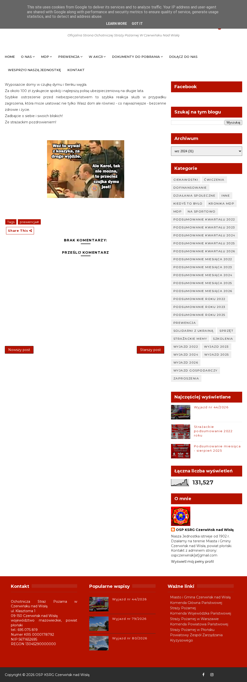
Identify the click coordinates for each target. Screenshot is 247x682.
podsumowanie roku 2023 (199, 307)
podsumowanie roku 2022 (199, 299)
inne (225, 195)
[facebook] (203, 674)
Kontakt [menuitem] (76, 70)
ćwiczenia (214, 179)
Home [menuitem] (10, 57)
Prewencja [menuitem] (69, 57)
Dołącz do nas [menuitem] (183, 57)
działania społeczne (194, 195)
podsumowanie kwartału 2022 (204, 219)
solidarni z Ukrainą (193, 330)
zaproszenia (186, 378)
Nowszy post (19, 350)
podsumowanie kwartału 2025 (204, 243)
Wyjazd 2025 (216, 354)
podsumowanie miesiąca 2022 (202, 259)
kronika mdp (221, 203)
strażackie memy (190, 338)
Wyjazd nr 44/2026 (211, 407)
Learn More (116, 24)
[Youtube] (220, 674)
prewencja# (29, 222)
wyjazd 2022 (185, 346)
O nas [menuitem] (26, 57)
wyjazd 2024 (186, 354)
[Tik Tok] (237, 674)
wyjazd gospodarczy (195, 370)
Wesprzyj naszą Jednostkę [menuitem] (34, 70)
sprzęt (226, 330)
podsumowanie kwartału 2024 (204, 235)
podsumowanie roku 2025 (199, 315)
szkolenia (223, 338)
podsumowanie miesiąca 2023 (202, 267)
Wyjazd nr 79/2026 (129, 619)
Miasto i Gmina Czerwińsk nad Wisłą (200, 597)
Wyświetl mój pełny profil (192, 561)
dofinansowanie (190, 187)
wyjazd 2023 (216, 346)
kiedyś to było (188, 203)
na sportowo (202, 211)
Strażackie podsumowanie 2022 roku (213, 431)
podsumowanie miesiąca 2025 (202, 283)
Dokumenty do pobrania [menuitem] (136, 57)
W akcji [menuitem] (96, 57)
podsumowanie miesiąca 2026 (202, 291)
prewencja (184, 322)
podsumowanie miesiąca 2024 (203, 275)
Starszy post (150, 350)
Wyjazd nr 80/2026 (129, 638)
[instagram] (212, 674)
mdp (177, 211)
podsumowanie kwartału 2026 (204, 251)
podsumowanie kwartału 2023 (204, 227)
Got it (137, 24)
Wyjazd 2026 (185, 362)
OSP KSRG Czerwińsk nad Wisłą (205, 530)
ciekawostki (185, 179)
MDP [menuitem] (45, 57)
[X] (229, 674)
